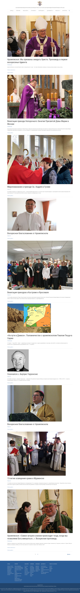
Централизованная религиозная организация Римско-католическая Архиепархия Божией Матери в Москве (40, 7)
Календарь (41, 10)
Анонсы (50, 567)
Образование (32, 569)
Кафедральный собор (18, 573)
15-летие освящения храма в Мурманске (25, 478)
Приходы (16, 574)
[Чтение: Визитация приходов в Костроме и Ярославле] (40, 265)
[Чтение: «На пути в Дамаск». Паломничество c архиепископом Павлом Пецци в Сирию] (29, 318)
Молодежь (31, 574)
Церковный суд (17, 578)
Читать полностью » (11, 70)
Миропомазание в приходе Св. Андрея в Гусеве (28, 187)
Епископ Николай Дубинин (19, 567)
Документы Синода (10, 567)
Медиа (31, 575)
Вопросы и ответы (10, 566)
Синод (11, 10)
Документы (49, 10)
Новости (57, 10)
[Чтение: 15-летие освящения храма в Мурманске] (36, 453)
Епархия (18, 10)
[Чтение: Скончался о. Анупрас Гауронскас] (18, 360)
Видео (50, 569)
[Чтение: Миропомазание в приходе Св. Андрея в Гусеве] (40, 159)
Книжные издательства (18, 579)
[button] (69, 10)
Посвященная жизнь (18, 575)
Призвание (31, 572)
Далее (69, 554)
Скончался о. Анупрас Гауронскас (22, 374)
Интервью (50, 568)
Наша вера (25, 10)
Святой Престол (43, 566)
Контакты (64, 10)
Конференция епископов (45, 569)
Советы (16, 572)
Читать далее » (10, 72)
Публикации (9, 64)
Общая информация (18, 566)
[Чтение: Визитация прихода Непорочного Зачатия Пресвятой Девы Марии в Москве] (40, 96)
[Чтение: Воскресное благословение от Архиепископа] (31, 214)
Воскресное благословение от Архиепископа (27, 233)
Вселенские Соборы (44, 567)
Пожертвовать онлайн (18, 580)
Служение (33, 10)
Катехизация (32, 568)
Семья (31, 573)
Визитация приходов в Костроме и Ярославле (28, 292)
